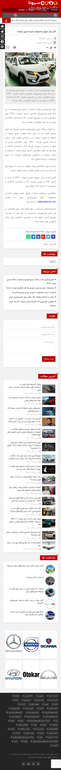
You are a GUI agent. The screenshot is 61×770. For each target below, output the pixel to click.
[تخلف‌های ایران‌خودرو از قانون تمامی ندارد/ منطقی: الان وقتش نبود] (30, 615)
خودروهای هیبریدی (15, 712)
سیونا (12, 720)
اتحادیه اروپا (53, 696)
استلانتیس (28, 696)
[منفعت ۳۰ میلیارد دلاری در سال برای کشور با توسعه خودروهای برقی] (30, 592)
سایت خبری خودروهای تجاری (39, 720)
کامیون (55, 745)
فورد (34, 724)
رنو (56, 720)
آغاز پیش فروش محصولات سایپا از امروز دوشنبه (36, 31)
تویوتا (46, 704)
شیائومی (54, 724)
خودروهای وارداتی (51, 716)
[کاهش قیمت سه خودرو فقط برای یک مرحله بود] (30, 545)
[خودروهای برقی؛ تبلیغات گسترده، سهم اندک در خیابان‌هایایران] (30, 411)
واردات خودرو (52, 737)
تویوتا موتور (34, 704)
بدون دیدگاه (48, 244)
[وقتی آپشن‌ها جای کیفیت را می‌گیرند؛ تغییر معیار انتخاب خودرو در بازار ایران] (30, 389)
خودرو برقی (29, 708)
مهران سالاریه (24, 728)
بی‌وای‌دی (27, 700)
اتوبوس (40, 696)
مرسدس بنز (39, 728)
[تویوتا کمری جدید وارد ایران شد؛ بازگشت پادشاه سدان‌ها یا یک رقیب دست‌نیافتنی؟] (30, 459)
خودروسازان (15, 708)
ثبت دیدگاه (48, 359)
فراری (44, 724)
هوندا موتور (29, 733)
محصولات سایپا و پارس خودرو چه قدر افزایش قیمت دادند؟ (30, 287)
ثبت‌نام (22, 704)
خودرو (41, 708)
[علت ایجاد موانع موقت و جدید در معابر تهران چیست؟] (30, 480)
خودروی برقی (16, 716)
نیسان (12, 728)
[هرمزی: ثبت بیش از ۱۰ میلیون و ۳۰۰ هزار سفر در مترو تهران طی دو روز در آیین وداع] (30, 422)
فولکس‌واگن (53, 728)
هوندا (41, 733)
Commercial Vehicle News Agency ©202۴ (43, 757)
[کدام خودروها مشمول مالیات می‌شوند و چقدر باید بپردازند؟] (30, 535)
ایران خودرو (53, 700)
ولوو (40, 737)
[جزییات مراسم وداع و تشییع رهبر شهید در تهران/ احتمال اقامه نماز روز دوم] (30, 469)
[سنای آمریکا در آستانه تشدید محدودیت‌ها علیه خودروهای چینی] (30, 401)
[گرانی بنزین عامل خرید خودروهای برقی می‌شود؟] (30, 569)
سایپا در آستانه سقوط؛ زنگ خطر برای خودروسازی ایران (31, 297)
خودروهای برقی (33, 712)
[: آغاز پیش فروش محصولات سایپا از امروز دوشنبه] (8, 47)
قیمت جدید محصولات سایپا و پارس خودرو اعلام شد (33, 292)
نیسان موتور (53, 733)
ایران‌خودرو (40, 700)
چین (15, 741)
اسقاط (17, 696)
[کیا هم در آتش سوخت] (30, 581)
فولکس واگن (23, 724)
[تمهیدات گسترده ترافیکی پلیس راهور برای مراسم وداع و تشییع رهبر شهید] (30, 490)
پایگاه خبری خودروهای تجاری (23, 737)
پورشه (25, 741)
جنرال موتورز (53, 708)
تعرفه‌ (55, 704)
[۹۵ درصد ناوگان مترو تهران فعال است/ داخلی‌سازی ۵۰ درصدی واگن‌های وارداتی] (30, 511)
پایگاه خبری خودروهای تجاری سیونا (45, 741)
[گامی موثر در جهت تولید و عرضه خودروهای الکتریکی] (30, 604)
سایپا (52, 261)
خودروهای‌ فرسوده (33, 716)
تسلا (16, 700)
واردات (17, 733)
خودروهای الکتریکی (50, 712)
